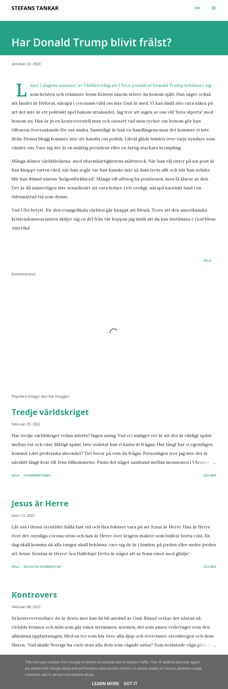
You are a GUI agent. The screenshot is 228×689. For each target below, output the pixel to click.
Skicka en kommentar (42, 566)
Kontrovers (34, 594)
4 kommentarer (37, 475)
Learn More (105, 683)
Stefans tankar (35, 8)
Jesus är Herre (40, 503)
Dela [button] (207, 260)
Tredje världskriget (50, 412)
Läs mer (210, 475)
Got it (131, 683)
